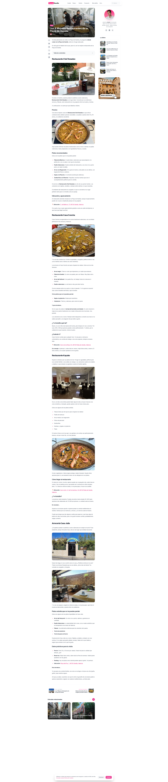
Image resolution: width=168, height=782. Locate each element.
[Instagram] (106, 30)
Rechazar (101, 777)
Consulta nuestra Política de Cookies (64, 778)
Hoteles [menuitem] (80, 3)
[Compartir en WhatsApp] (49, 40)
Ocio (52, 25)
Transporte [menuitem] (86, 3)
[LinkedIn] (109, 30)
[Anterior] (90, 699)
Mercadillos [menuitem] (95, 3)
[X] (112, 30)
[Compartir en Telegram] (49, 43)
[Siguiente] (93, 699)
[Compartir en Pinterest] (49, 53)
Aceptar (108, 777)
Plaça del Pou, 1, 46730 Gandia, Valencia (72, 663)
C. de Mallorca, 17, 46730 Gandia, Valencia (71, 204)
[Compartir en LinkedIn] (49, 57)
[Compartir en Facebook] (49, 47)
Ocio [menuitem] (101, 3)
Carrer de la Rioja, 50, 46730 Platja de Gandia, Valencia (75, 345)
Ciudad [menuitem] (69, 3)
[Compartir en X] (49, 50)
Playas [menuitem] (74, 3)
